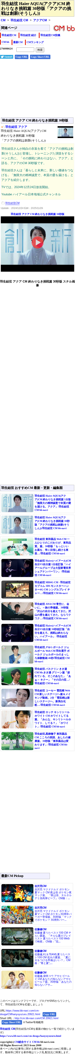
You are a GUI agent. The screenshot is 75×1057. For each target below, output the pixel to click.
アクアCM (40, 20)
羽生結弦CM (9, 35)
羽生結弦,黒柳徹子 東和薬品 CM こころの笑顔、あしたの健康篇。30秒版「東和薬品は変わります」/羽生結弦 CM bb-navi (53, 740)
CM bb (5, 41)
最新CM (18, 42)
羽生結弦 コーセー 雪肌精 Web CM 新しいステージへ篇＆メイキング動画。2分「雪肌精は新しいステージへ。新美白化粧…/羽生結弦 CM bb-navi (53, 697)
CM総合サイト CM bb (27, 1041)
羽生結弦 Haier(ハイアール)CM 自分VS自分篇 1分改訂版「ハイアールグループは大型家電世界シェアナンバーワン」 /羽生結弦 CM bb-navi (53, 568)
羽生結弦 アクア (16, 126)
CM (3, 20)
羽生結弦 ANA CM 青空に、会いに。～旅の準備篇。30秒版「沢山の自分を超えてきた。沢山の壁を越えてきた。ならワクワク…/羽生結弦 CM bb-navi (53, 611)
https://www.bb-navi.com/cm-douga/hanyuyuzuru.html (30, 1035)
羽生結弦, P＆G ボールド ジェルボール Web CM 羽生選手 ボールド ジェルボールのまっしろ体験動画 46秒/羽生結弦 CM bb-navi (52, 654)
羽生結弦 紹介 (28, 35)
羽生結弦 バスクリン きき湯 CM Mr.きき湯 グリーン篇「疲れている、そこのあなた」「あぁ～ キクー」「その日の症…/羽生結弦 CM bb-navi (53, 676)
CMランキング (35, 42)
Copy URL (22, 56)
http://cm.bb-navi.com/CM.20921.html (36, 1018)
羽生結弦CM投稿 (50, 35)
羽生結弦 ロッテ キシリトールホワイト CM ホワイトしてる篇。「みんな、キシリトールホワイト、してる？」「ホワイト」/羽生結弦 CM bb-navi (53, 719)
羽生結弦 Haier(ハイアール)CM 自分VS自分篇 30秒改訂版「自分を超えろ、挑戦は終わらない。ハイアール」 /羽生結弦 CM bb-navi (53, 632)
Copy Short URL (40, 56)
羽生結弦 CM (19, 20)
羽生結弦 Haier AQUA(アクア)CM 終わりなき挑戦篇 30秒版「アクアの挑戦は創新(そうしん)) (36, 8)
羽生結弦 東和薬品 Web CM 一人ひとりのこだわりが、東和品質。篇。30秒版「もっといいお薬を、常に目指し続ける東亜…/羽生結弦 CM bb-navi (53, 546)
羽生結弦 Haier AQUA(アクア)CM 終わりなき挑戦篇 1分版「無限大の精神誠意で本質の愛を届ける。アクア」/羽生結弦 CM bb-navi (53, 502)
